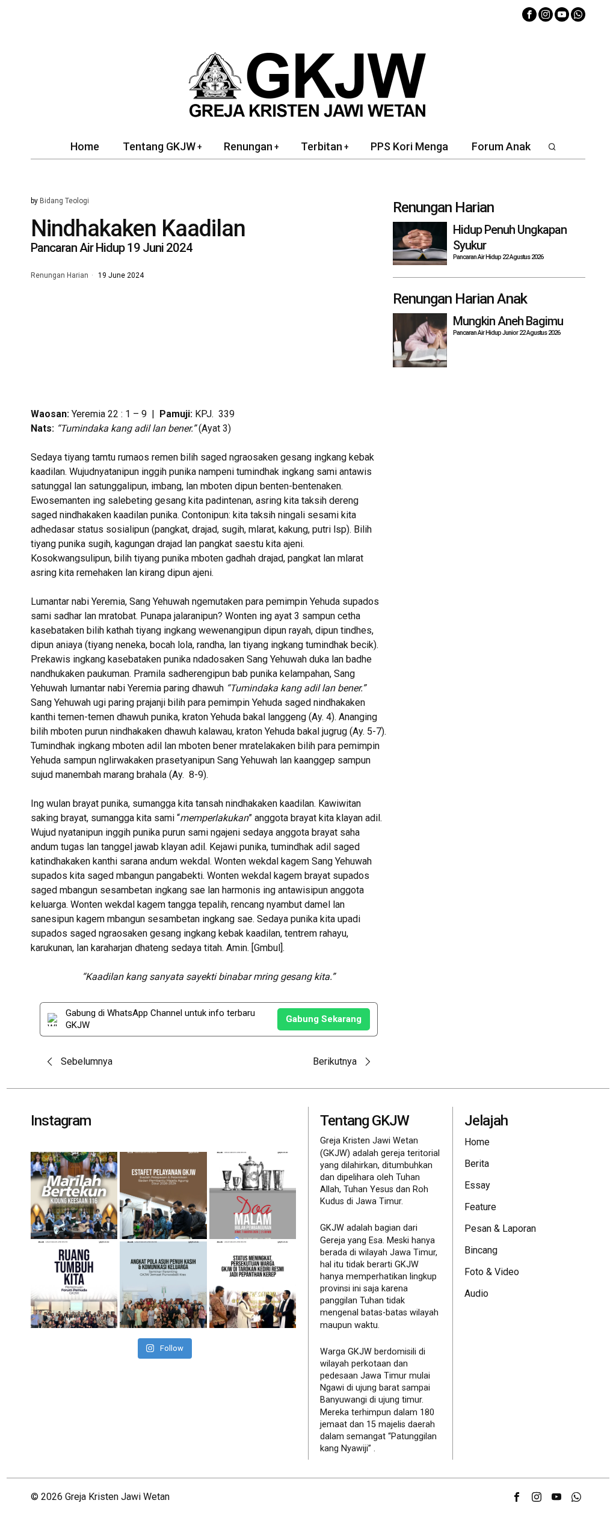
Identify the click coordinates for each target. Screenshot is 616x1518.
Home (477, 1142)
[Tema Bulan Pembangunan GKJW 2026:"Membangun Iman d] (252, 1195)
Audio (476, 1293)
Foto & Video (491, 1272)
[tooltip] (529, 14)
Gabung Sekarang (324, 1019)
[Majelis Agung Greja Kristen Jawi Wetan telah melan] (163, 1195)
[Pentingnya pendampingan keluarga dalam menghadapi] (163, 1284)
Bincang (480, 1250)
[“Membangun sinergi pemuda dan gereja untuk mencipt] (74, 1284)
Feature (480, 1207)
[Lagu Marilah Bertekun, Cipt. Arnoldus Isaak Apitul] (74, 1195)
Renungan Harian (59, 276)
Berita (476, 1163)
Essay (477, 1185)
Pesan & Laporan (500, 1228)
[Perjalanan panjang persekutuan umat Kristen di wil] (252, 1284)
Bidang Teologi (64, 201)
